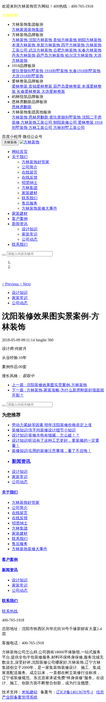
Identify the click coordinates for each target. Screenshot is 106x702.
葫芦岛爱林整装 (67, 86)
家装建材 (29, 193)
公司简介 (29, 167)
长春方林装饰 (90, 50)
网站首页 (20, 152)
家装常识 (29, 234)
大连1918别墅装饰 (27, 76)
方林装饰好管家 (35, 162)
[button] (11, 284)
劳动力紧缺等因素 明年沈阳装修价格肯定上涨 (52, 425)
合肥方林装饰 (65, 50)
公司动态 (29, 239)
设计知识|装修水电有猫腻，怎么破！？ (46, 435)
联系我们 (29, 198)
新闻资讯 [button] (20, 224)
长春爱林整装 (29, 91)
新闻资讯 (10, 570)
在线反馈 (29, 177)
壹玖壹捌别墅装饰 (28, 71)
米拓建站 (29, 692)
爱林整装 (20, 86)
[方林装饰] (29, 142)
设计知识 (29, 229)
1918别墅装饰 (56, 71)
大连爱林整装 (53, 91)
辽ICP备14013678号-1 (74, 692)
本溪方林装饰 (24, 45)
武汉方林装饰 (41, 50)
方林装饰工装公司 (37, 122)
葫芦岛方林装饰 (50, 55)
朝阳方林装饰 (90, 40)
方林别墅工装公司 (69, 127)
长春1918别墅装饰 (85, 71)
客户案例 (20, 219)
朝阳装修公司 (65, 122)
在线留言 (29, 172)
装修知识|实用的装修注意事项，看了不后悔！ (51, 451)
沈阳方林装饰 (41, 40)
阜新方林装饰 (48, 45)
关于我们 (10, 492)
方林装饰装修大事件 (39, 208)
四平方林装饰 (73, 45)
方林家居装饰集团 (27, 30)
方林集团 (29, 188)
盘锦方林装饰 (65, 40)
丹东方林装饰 (24, 55)
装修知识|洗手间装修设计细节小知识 (44, 430)
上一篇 (49, 385)
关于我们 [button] (20, 157)
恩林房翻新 (22, 107)
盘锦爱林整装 (41, 86)
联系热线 (10, 611)
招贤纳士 (29, 182)
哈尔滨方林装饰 (79, 55)
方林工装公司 (41, 127)
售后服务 (29, 203)
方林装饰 (20, 40)
